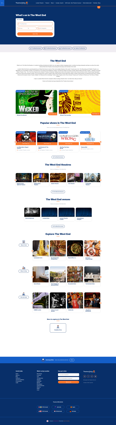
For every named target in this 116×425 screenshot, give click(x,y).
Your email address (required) (54, 209)
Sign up (58, 223)
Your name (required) (52, 215)
